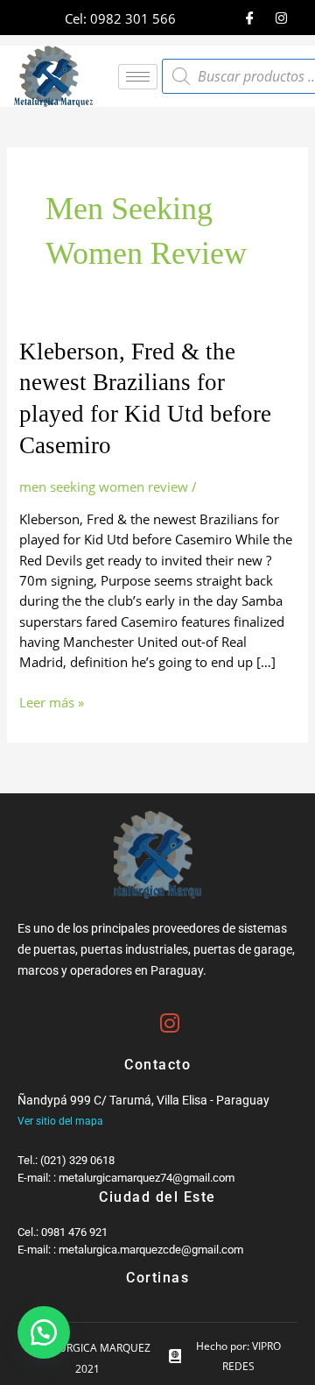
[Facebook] (249, 17)
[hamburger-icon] (138, 76)
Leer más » (51, 701)
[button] (44, 1332)
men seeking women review (103, 486)
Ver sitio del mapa (60, 1121)
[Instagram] (281, 17)
